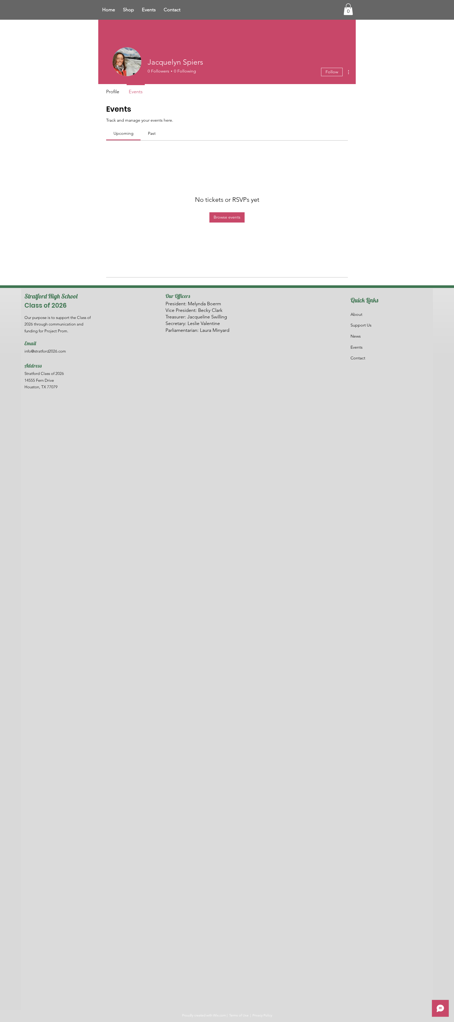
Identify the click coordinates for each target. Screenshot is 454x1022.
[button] (348, 9)
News (355, 336)
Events (356, 347)
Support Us (361, 325)
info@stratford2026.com (45, 351)
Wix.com (219, 1015)
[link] (123, 133)
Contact (357, 357)
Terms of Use (239, 1015)
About (356, 314)
